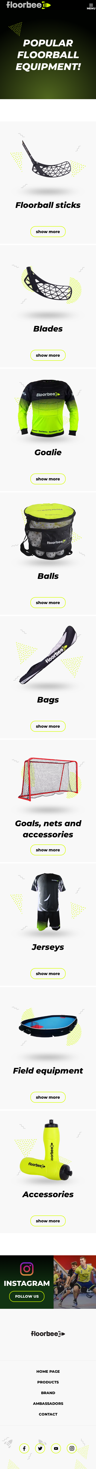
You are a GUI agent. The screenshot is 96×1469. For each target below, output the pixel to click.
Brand (48, 1393)
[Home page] (28, 5)
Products (48, 1382)
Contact (48, 1414)
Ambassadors (48, 1403)
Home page (48, 1371)
